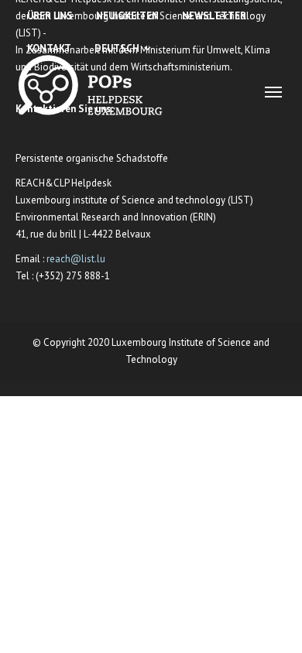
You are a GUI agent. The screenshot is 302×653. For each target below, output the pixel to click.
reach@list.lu (75, 258)
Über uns (50, 15)
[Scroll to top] (271, 622)
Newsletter (214, 15)
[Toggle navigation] (273, 92)
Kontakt (49, 48)
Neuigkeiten (127, 15)
